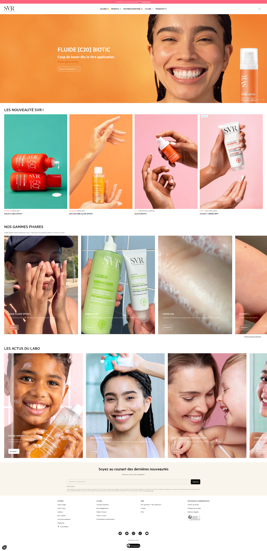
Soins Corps (61, 508)
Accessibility (64, 527)
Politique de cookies (194, 508)
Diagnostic (61, 523)
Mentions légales (193, 512)
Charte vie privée (193, 505)
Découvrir (13, 327)
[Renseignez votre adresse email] (128, 478)
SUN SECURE (7, 211)
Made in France (101, 512)
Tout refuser (9, 540)
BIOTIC (137, 211)
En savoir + (14, 451)
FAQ (142, 512)
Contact (143, 508)
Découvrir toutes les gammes (252, 336)
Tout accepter (39, 540)
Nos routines (62, 516)
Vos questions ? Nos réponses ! (151, 505)
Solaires (60, 512)
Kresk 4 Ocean (101, 516)
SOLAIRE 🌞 (104, 9)
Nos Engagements (102, 508)
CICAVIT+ (202, 211)
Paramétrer (24, 540)
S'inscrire (195, 482)
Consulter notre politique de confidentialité (16, 533)
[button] (4, 547)
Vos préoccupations (64, 519)
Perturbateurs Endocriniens (106, 519)
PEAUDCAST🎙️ (161, 9)
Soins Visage (62, 505)
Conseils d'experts (103, 505)
